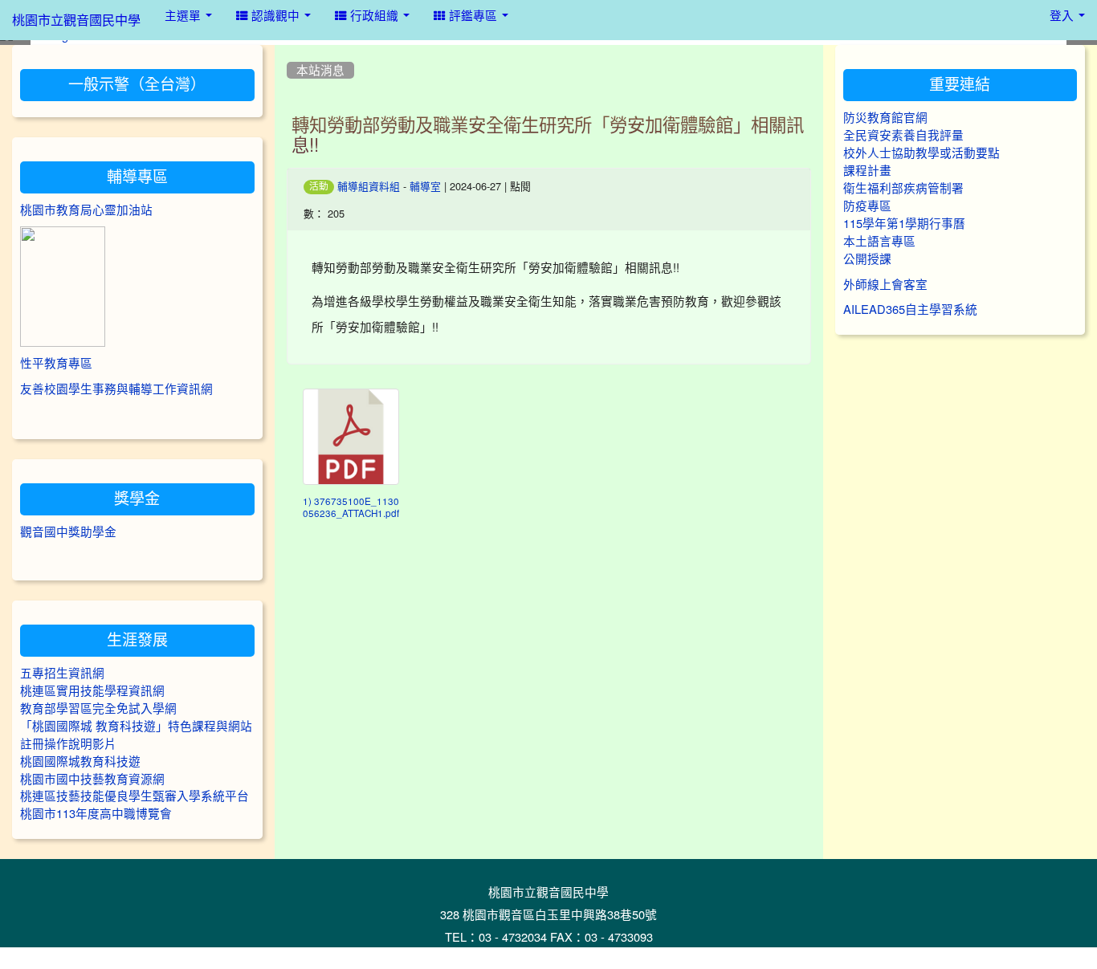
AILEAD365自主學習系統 (910, 309)
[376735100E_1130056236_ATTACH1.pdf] (351, 437)
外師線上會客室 (885, 285)
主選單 (184, 16)
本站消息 (320, 70)
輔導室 (425, 186)
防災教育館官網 (885, 118)
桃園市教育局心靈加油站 (86, 210)
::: (290, 51)
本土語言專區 (879, 241)
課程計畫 (867, 171)
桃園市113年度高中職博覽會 (96, 814)
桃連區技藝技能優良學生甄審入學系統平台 (134, 796)
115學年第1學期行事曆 (904, 224)
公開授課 (867, 259)
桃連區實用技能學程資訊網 (92, 691)
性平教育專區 (56, 363)
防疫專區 (867, 206)
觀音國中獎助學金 (68, 532)
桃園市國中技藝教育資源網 (92, 779)
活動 (318, 186)
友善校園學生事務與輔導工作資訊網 (116, 389)
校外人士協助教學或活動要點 (921, 153)
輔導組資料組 (368, 186)
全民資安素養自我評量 (903, 135)
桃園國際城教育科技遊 (80, 761)
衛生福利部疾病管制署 (903, 188)
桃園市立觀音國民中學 (76, 20)
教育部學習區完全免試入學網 (98, 708)
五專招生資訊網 (62, 673)
